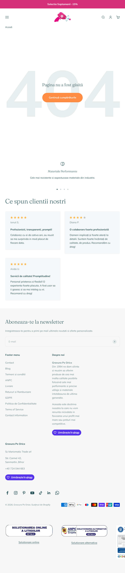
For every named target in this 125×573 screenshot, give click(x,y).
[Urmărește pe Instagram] (16, 493)
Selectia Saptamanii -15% (62, 4)
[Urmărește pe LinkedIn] (49, 493)
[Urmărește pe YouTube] (32, 493)
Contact (9, 362)
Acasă (8, 27)
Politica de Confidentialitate (20, 403)
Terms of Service (14, 409)
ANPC (8, 380)
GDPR (8, 397)
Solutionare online (29, 542)
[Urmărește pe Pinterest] (24, 493)
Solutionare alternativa (84, 542)
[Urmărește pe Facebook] (7, 493)
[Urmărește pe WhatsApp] (57, 493)
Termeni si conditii (15, 374)
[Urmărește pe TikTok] (40, 493)
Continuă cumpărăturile (62, 97)
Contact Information (16, 415)
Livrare (9, 386)
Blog (7, 368)
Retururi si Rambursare (18, 391)
